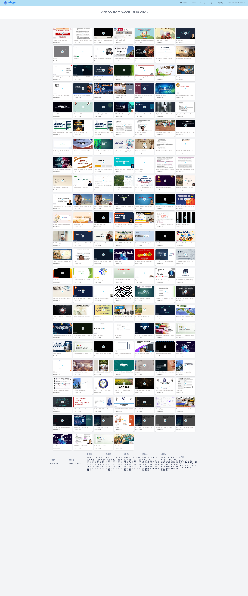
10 (91, 459)
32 (78, 464)
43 (80, 464)
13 (99, 459)
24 (90, 463)
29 (103, 463)
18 (57, 464)
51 (88, 470)
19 (95, 461)
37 (88, 466)
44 (88, 468)
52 (90, 470)
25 (93, 463)
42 (101, 466)
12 (96, 459)
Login (211, 3)
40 (95, 466)
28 (101, 463)
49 (101, 468)
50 (103, 468)
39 (93, 466)
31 (90, 465)
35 (101, 465)
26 (95, 463)
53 (148, 470)
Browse (193, 3)
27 (98, 463)
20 (98, 461)
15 (104, 459)
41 (98, 466)
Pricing (202, 3)
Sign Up (220, 3)
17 (90, 461)
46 (93, 468)
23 (88, 463)
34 (98, 465)
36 (103, 465)
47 (95, 468)
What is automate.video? (236, 3)
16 (88, 461)
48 (98, 468)
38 (90, 466)
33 (95, 465)
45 (90, 468)
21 (101, 461)
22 (103, 461)
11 (94, 459)
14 (101, 459)
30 (75, 464)
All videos (183, 3)
